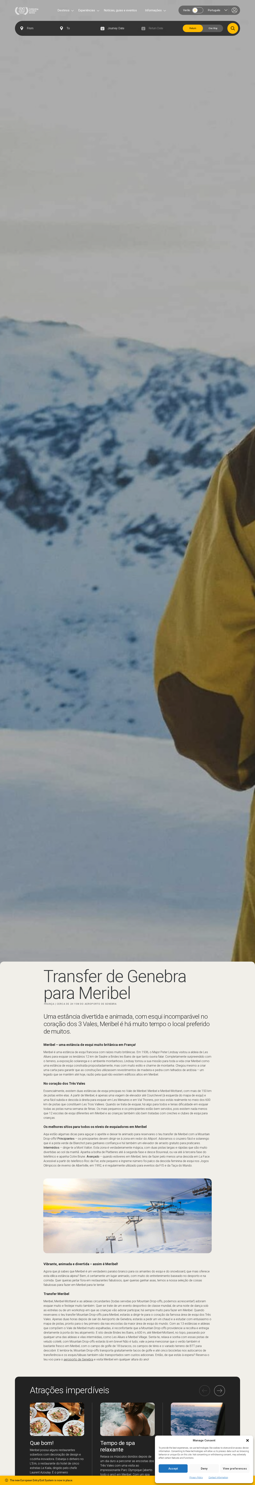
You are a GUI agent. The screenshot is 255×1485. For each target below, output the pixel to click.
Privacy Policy (196, 1477)
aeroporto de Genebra (78, 1359)
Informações (153, 10)
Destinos (63, 10)
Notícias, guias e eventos (120, 10)
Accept (173, 1468)
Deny (204, 1468)
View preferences (235, 1468)
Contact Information (218, 1477)
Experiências (86, 10)
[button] (247, 1440)
